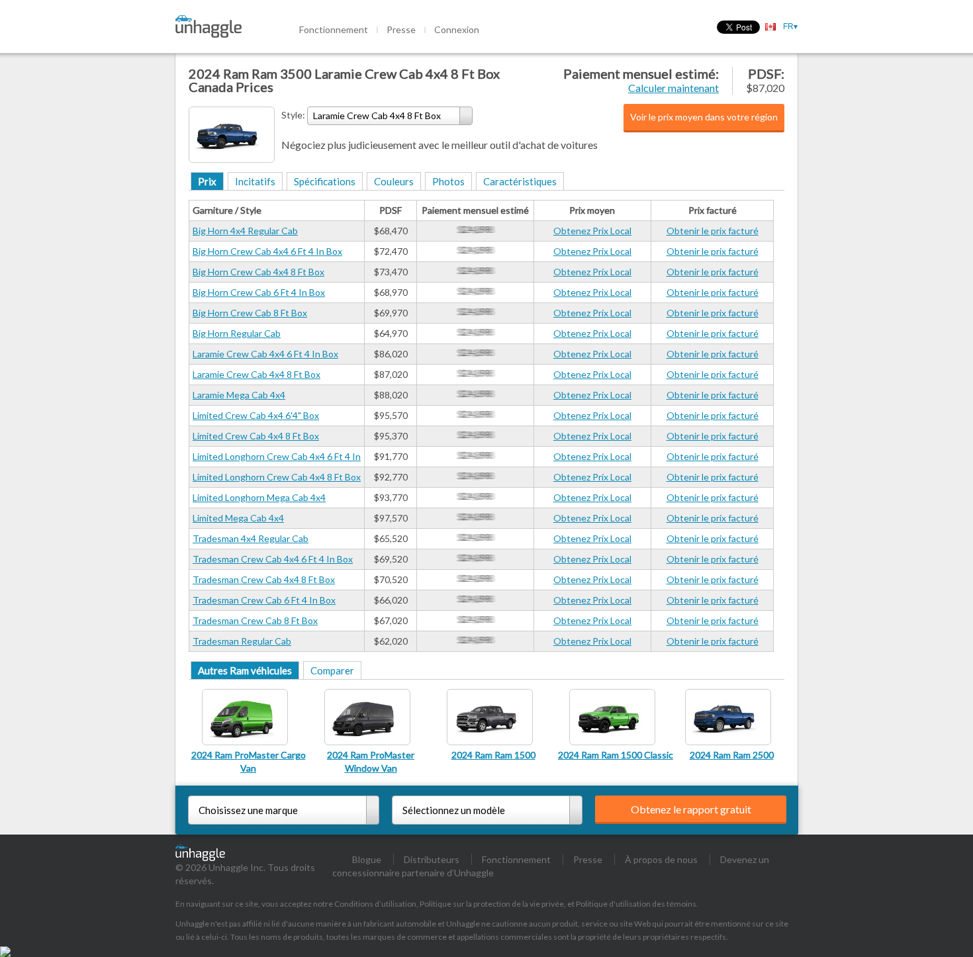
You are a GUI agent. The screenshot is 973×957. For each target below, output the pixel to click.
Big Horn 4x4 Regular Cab (245, 230)
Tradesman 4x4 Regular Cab (250, 538)
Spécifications (324, 181)
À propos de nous (661, 859)
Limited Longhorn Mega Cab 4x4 (259, 497)
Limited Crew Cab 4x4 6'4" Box (256, 415)
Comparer (332, 670)
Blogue (366, 859)
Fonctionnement (333, 29)
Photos (448, 181)
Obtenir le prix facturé (713, 230)
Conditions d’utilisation (375, 904)
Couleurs (394, 181)
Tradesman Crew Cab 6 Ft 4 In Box (264, 600)
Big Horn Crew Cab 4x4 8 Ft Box (258, 271)
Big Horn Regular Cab (237, 333)
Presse (401, 29)
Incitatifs (255, 181)
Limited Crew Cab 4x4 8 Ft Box (256, 435)
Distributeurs (431, 859)
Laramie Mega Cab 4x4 (239, 394)
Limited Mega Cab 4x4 (238, 518)
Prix (207, 181)
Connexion (456, 29)
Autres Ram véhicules (245, 670)
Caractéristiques (520, 181)
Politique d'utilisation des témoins (636, 904)
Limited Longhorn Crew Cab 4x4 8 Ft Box (277, 476)
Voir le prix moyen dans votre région (704, 116)
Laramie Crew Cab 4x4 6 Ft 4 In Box (265, 353)
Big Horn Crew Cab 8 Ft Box (250, 312)
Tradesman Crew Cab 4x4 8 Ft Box (264, 579)
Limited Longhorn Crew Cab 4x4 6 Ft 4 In (277, 456)
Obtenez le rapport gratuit (691, 809)
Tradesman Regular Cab (242, 641)
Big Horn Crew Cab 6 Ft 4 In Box (259, 292)
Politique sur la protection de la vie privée (492, 904)
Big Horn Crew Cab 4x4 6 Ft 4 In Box (267, 251)
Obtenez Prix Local (592, 230)
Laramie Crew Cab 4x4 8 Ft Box (256, 374)
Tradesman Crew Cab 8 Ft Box (255, 620)
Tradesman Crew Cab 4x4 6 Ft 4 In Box (273, 559)
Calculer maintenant (673, 87)
